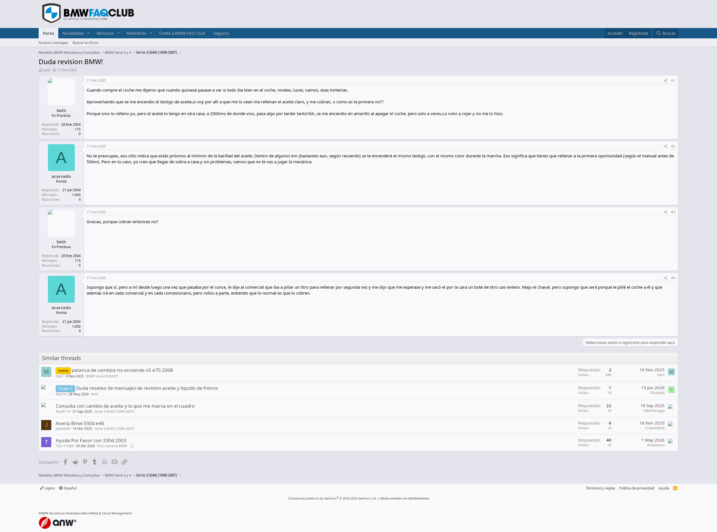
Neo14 (61, 394)
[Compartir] (665, 81)
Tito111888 (64, 446)
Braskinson (656, 445)
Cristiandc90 (655, 428)
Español (70, 488)
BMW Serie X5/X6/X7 (102, 376)
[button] (88, 33)
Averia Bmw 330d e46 (80, 423)
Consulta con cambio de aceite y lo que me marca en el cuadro (125, 406)
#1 (673, 80)
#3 (673, 212)
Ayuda (663, 488)
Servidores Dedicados (65, 513)
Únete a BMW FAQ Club (182, 33)
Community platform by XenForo (332, 498)
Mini (94, 394)
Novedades (73, 33)
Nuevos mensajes (53, 42)
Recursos (105, 33)
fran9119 (63, 411)
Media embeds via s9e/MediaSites (404, 498)
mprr (60, 376)
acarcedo (61, 176)
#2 (673, 146)
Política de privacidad (636, 488)
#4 (673, 278)
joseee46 (63, 428)
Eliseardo (657, 392)
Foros (48, 33)
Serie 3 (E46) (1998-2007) (114, 411)
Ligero (49, 488)
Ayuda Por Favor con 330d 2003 (91, 440)
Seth (46, 70)
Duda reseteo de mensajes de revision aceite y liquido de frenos (147, 388)
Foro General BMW (112, 446)
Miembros (136, 33)
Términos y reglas (600, 488)
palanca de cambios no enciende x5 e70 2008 (122, 370)
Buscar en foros (85, 42)
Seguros (221, 33)
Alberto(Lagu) (654, 410)
